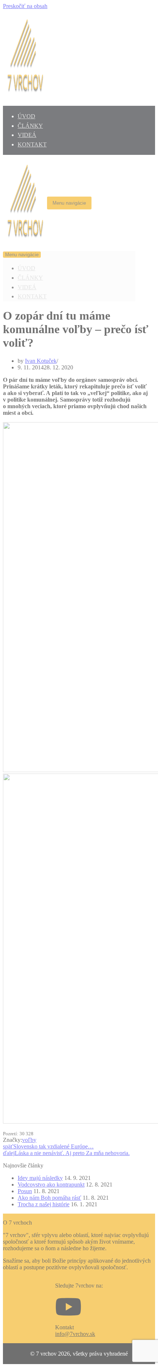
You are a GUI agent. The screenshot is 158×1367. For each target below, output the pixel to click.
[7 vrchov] (25, 244)
